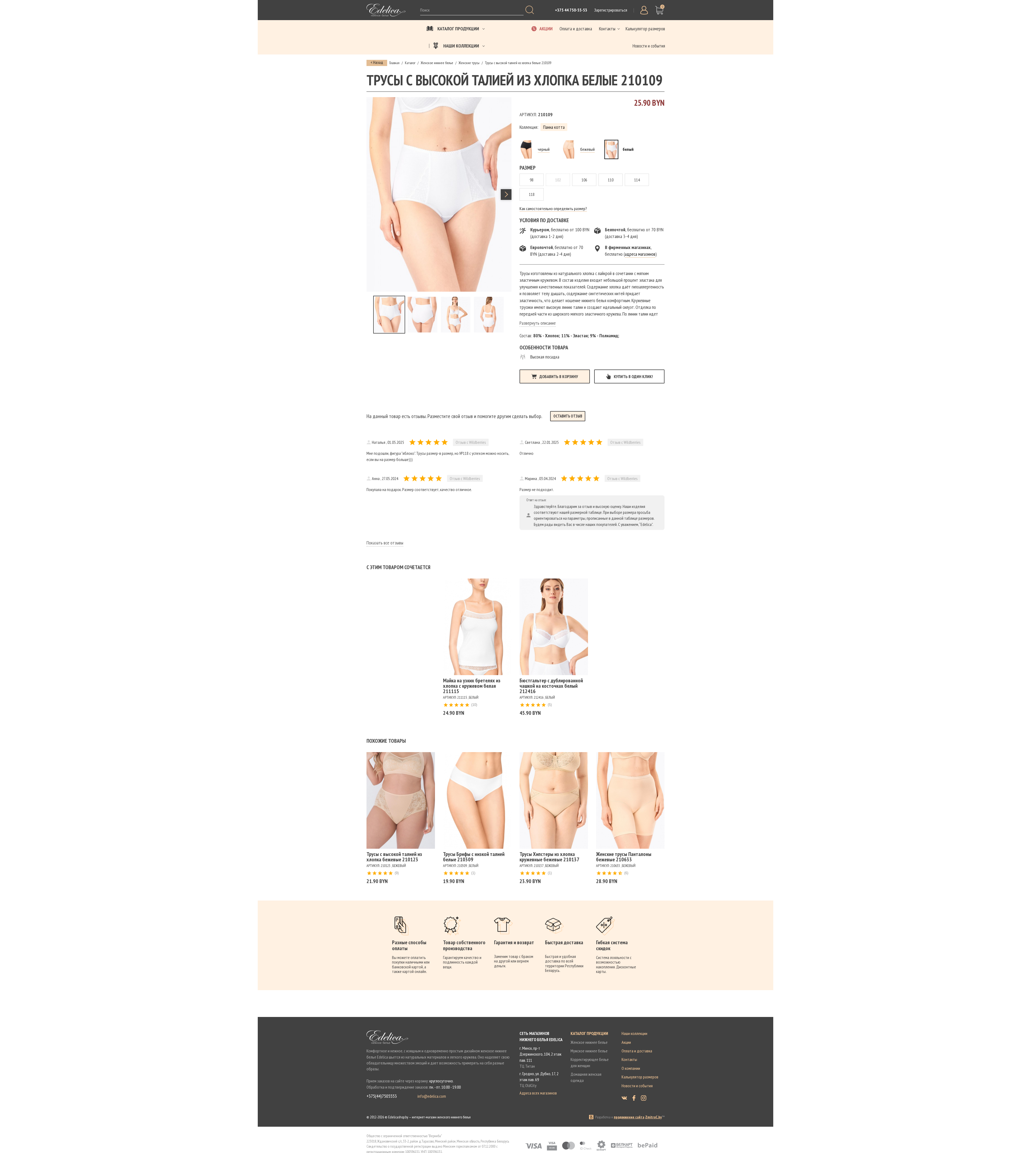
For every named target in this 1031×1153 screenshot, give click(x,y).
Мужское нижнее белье (589, 1050)
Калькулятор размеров (640, 1076)
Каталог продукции (589, 1033)
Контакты (629, 1059)
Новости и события (637, 1085)
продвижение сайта (629, 1117)
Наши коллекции (634, 1033)
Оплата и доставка (637, 1050)
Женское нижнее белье (589, 1042)
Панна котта (554, 127)
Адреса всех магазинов (538, 1093)
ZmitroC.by (653, 1117)
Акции (626, 1042)
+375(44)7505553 (381, 1096)
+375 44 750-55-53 (571, 10)
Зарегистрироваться (610, 10)
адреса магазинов (640, 254)
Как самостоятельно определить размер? (553, 208)
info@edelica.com (432, 1096)
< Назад (377, 62)
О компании (631, 1068)
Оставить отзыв (567, 416)
